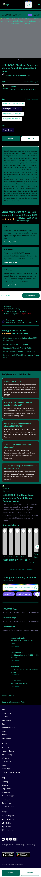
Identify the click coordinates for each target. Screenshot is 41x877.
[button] (30, 546)
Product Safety (8, 796)
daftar (4, 735)
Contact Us (6, 803)
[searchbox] (20, 587)
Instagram (10, 816)
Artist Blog (6, 769)
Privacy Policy (19, 845)
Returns (5, 785)
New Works (6, 720)
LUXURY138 (6, 15)
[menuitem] (6, 15)
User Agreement (7, 845)
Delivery (5, 782)
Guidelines (6, 792)
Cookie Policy (30, 845)
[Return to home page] (12, 4)
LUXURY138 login (22, 15)
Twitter (9, 823)
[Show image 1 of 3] (18, 59)
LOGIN (10, 872)
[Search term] (29, 5)
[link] (9, 594)
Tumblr (8, 827)
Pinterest (9, 830)
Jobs (4, 765)
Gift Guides (6, 713)
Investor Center (8, 751)
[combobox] (28, 5)
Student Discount (8, 727)
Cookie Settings (8, 806)
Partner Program (8, 754)
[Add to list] (4, 531)
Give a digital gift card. (25, 314)
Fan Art (5, 717)
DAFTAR (30, 873)
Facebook (10, 819)
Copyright (6, 799)
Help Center (6, 789)
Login (4, 731)
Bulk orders (6, 738)
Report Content (8, 696)
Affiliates (5, 758)
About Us (5, 747)
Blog (3, 724)
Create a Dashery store (11, 772)
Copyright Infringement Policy (14, 702)
